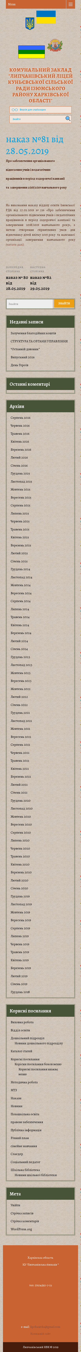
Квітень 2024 (20, 625)
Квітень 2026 (20, 441)
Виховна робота (22, 1022)
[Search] (67, 118)
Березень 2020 (21, 872)
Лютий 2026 (19, 457)
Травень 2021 (20, 760)
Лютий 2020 (19, 880)
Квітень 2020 (20, 864)
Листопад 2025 (21, 481)
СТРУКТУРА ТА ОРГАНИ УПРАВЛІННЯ (39, 341)
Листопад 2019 (21, 904)
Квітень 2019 (20, 960)
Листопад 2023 (21, 665)
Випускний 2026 (23, 357)
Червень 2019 (20, 944)
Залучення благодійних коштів (33, 333)
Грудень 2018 (20, 992)
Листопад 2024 (21, 577)
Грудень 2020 (20, 800)
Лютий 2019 (19, 976)
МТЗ (14, 1090)
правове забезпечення (27, 1122)
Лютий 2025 (19, 553)
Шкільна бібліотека (25, 1170)
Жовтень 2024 (20, 585)
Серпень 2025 (20, 505)
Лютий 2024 (19, 641)
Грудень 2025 (20, 473)
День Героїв (19, 365)
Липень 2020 (20, 840)
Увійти (15, 1205)
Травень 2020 (20, 856)
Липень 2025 (20, 513)
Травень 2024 (20, 617)
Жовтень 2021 (20, 728)
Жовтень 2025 (20, 489)
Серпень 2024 (20, 601)
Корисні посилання (25, 1059)
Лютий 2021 (19, 784)
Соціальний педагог (25, 1162)
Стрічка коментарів (25, 1221)
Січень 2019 (19, 984)
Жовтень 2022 (20, 689)
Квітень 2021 (20, 768)
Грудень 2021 (20, 712)
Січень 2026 (19, 465)
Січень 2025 (19, 561)
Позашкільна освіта (25, 1114)
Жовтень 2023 (20, 673)
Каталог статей (21, 1051)
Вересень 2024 (21, 593)
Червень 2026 (20, 425)
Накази (16, 1098)
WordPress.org (21, 1229)
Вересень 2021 (21, 736)
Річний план (20, 1138)
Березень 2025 (21, 545)
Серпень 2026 (20, 417)
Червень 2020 (20, 848)
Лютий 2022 (19, 697)
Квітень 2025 (20, 537)
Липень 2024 (20, 609)
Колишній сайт (40, 1334)
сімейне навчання (24, 1146)
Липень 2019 (20, 936)
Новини (16, 1106)
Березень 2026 (21, 449)
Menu (12, 4)
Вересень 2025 (21, 497)
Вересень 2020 (21, 824)
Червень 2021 (20, 752)
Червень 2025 (20, 521)
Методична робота (24, 1082)
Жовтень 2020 (21, 816)
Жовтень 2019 (20, 912)
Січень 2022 (19, 705)
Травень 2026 (20, 433)
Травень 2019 (20, 952)
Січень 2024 (19, 649)
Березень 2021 (21, 776)
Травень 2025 (20, 529)
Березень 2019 (21, 968)
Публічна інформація (26, 1130)
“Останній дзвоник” (25, 349)
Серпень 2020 (21, 832)
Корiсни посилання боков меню (38, 1064)
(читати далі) (15, 244)
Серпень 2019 (20, 928)
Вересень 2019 (21, 920)
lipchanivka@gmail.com (45, 1327)
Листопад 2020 (22, 808)
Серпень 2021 (20, 744)
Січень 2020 (19, 888)
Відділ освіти (20, 1030)
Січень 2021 (19, 792)
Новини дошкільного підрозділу (39, 1043)
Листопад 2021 (21, 721)
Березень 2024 (21, 633)
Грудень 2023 (20, 657)
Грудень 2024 (20, 569)
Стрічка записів (22, 1213)
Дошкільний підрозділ (27, 1038)
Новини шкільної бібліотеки (36, 1175)
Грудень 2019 (20, 896)
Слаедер (17, 1154)
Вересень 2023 (21, 681)
